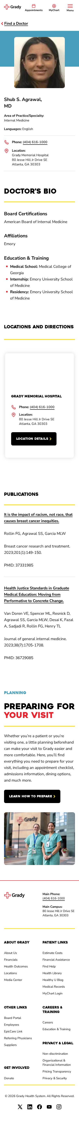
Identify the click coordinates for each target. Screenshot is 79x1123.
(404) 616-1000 (35, 142)
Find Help (49, 966)
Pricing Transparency (57, 1071)
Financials (10, 960)
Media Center (13, 980)
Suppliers (10, 1045)
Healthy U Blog (53, 980)
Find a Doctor (16, 23)
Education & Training (56, 1029)
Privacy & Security (55, 1078)
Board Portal (12, 1018)
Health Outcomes (16, 966)
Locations (10, 973)
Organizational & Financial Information (57, 1062)
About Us (10, 953)
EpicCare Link (13, 1031)
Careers (48, 1022)
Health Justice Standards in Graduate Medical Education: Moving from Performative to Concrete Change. (36, 595)
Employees (11, 1025)
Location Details (32, 439)
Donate (9, 1078)
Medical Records (54, 987)
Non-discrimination (55, 1054)
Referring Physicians (18, 1038)
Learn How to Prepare (30, 796)
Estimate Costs (52, 953)
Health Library (52, 973)
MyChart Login (53, 993)
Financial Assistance (56, 960)
